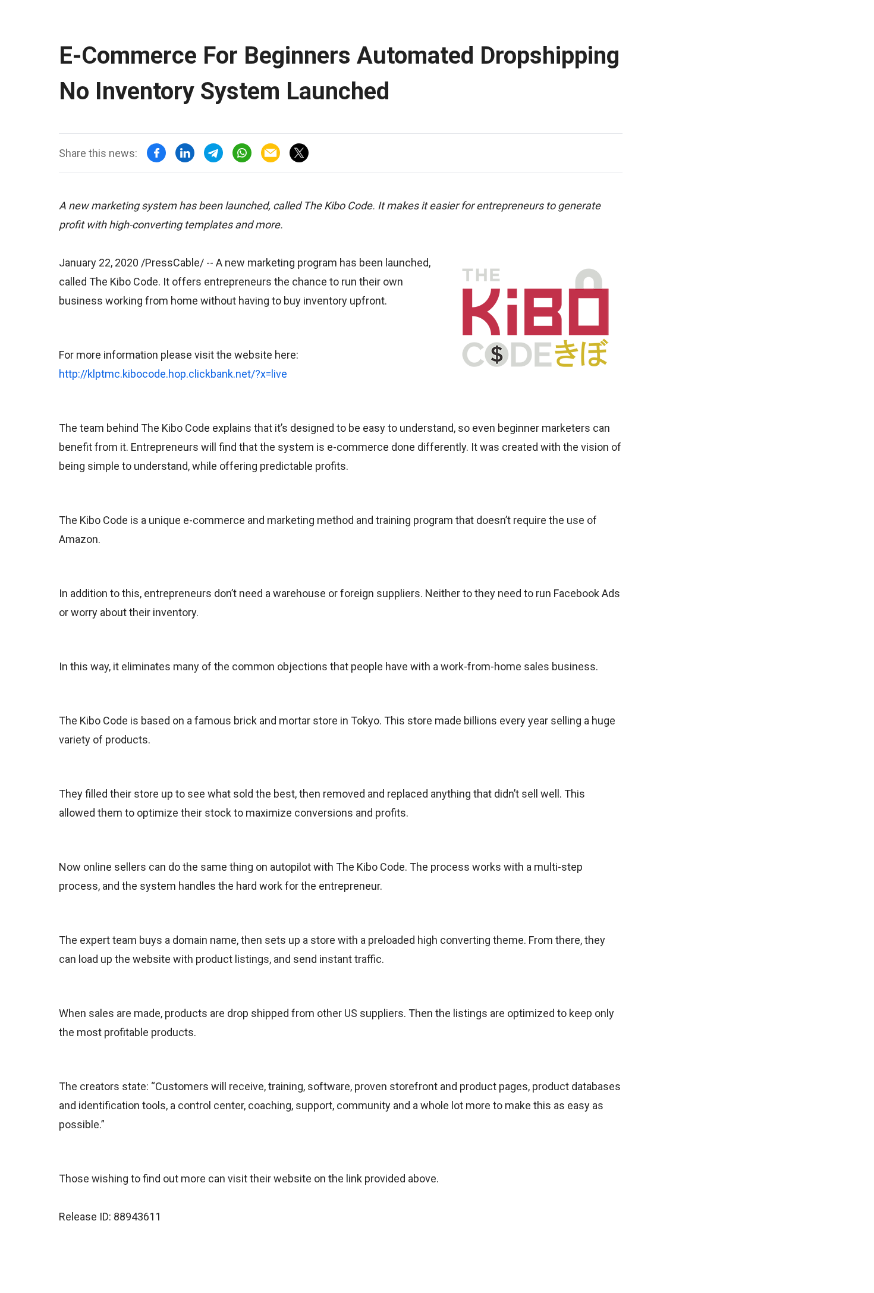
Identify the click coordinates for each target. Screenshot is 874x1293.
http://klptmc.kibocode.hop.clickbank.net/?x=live (173, 374)
